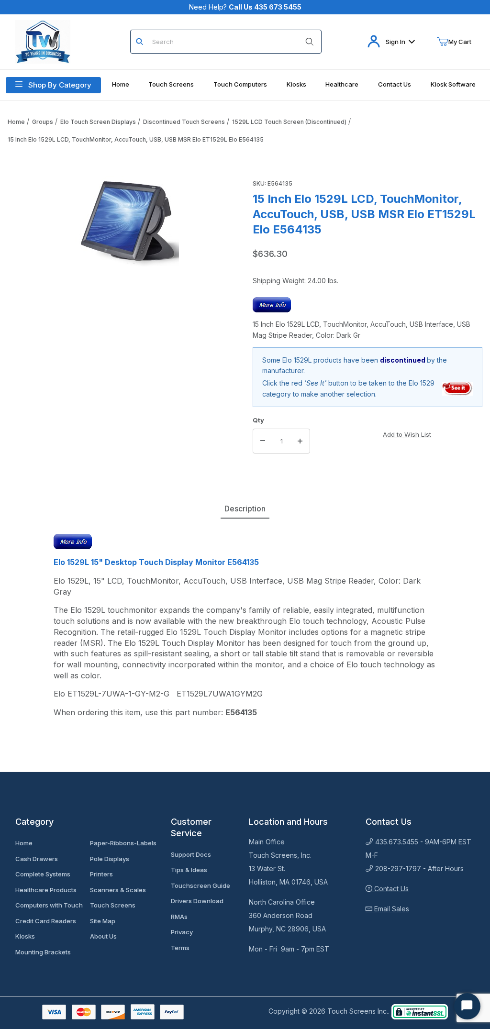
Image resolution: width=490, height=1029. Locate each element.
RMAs (179, 916)
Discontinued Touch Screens (184, 121)
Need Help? (245, 7)
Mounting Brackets (43, 952)
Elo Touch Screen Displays (98, 121)
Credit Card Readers (45, 921)
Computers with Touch (49, 905)
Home (16, 121)
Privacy (182, 932)
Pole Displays (109, 859)
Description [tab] (245, 508)
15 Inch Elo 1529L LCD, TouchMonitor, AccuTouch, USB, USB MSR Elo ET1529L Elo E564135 (136, 139)
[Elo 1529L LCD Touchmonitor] (457, 388)
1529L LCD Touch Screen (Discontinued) (289, 121)
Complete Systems (42, 874)
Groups (42, 121)
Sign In (395, 41)
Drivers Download (197, 901)
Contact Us (390, 889)
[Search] (309, 41)
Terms (180, 948)
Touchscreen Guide (200, 885)
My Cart (459, 41)
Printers (101, 874)
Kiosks (25, 936)
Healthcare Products (46, 890)
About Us (103, 936)
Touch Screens (112, 905)
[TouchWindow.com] (42, 41)
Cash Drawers (36, 859)
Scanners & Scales (118, 890)
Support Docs (191, 854)
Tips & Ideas (189, 870)
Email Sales (390, 909)
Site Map (102, 921)
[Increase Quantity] (300, 441)
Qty (258, 420)
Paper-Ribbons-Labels (123, 843)
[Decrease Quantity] (262, 441)
